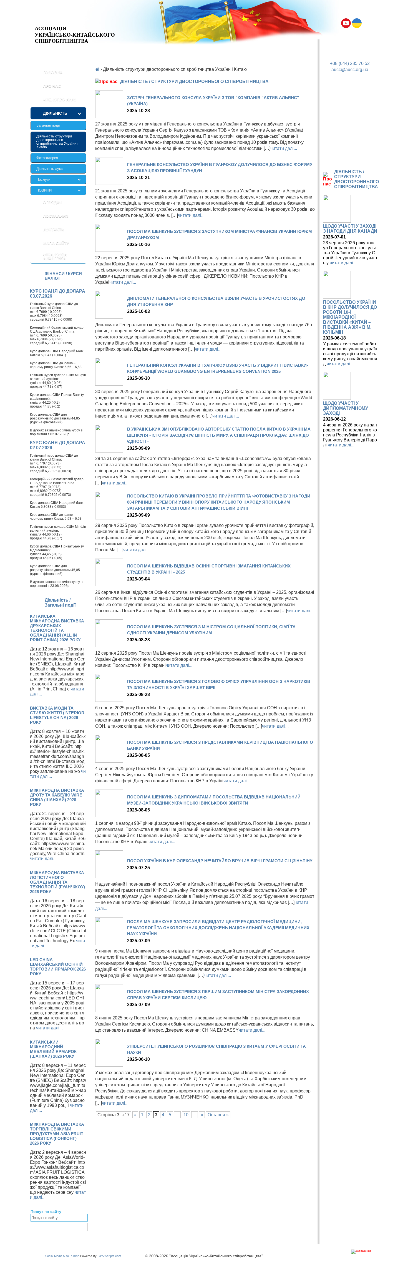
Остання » (218, 1114)
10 (185, 1114)
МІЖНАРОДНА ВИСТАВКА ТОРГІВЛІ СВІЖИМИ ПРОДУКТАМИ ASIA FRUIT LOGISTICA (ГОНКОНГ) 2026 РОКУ (57, 1133)
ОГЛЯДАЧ (52, 202)
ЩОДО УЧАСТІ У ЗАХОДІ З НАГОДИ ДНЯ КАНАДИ (350, 228)
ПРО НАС (52, 86)
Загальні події (48, 125)
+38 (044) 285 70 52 (350, 63)
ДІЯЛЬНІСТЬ (55, 113)
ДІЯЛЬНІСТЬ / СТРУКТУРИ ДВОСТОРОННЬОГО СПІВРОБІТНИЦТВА (356, 179)
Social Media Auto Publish (62, 1256)
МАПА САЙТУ (56, 243)
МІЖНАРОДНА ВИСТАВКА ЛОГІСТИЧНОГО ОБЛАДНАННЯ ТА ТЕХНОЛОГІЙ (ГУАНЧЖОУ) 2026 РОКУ (57, 882)
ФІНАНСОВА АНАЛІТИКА (55, 256)
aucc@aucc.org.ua (349, 69)
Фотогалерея (47, 158)
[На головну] (75, 21)
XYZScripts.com (110, 1256)
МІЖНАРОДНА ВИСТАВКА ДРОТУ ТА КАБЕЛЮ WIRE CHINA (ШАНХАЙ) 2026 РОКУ (57, 797)
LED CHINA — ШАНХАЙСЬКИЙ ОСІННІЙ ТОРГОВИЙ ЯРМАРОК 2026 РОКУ (58, 966)
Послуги (43, 179)
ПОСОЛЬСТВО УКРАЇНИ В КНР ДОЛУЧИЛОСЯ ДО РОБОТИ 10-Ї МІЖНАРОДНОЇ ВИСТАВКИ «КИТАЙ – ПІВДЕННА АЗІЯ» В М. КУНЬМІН (350, 317)
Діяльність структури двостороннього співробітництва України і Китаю (57, 141)
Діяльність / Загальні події (60, 602)
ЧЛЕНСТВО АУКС (59, 99)
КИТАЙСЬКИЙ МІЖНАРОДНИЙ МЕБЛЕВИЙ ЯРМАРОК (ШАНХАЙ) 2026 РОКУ (53, 1049)
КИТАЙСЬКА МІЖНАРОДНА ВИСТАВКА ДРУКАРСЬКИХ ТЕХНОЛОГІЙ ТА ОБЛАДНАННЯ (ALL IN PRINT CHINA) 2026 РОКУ (57, 628)
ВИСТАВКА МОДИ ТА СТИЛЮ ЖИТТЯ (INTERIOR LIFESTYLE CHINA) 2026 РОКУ (57, 715)
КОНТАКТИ (53, 229)
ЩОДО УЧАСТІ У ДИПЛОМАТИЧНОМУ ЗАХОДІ (345, 408)
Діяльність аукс (49, 169)
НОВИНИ (44, 190)
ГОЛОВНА (52, 72)
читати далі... (43, 858)
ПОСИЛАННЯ (55, 216)
